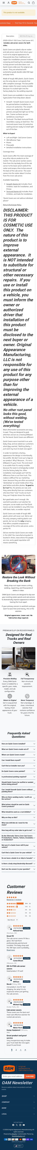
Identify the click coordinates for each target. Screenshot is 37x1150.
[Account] (8, 2)
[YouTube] (23, 1125)
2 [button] (16, 1050)
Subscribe (30, 1076)
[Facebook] (13, 1125)
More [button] (4, 1108)
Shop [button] (4, 1096)
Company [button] (5, 1102)
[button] (3, 2)
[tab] (10, 36)
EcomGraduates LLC (18, 1136)
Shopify (14, 1134)
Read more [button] (11, 950)
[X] (16, 1125)
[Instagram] (20, 1125)
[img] (18, 926)
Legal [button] (4, 1114)
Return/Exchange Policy (12, 205)
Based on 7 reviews (14, 899)
